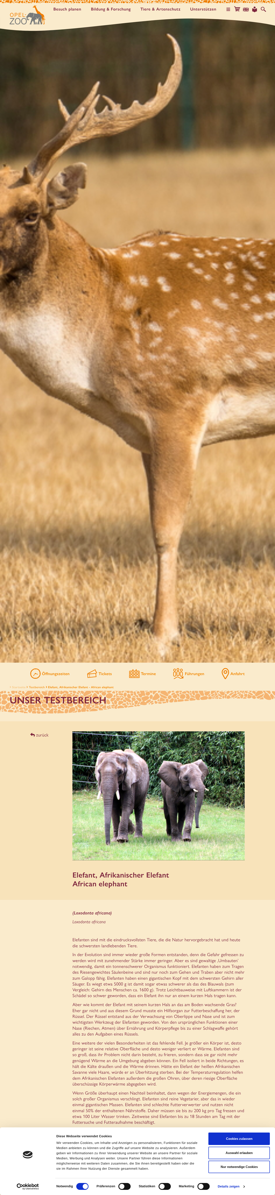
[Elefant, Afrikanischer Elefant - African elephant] (158, 798)
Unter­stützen (203, 9)
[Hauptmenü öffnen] (228, 9)
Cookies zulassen (239, 1138)
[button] (237, 9)
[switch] (124, 1186)
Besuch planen (67, 9)
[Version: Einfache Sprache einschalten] (255, 9)
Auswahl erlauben (239, 1153)
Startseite (19, 687)
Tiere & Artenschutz (160, 9)
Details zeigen (228, 1186)
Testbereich (37, 687)
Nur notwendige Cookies (239, 1167)
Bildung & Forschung (111, 9)
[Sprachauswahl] (246, 9)
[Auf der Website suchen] (263, 9)
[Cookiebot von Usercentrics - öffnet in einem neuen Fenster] (28, 1186)
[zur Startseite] (27, 14)
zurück (42, 735)
